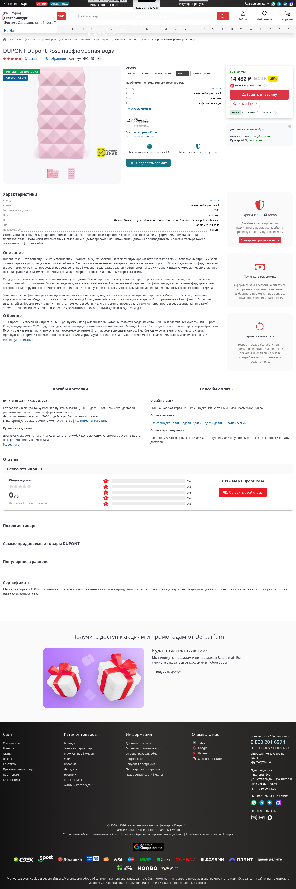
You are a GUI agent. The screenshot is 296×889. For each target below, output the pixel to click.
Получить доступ (168, 672)
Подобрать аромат (151, 163)
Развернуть (11, 444)
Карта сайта (11, 780)
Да (12, 30)
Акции (41, 4)
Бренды (69, 743)
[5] (20, 58)
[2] (8, 58)
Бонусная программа (140, 764)
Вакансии (9, 759)
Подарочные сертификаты (144, 774)
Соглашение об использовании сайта (89, 834)
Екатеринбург (17, 4)
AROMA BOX (59, 4)
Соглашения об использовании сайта (127, 883)
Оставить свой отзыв (246, 492)
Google (202, 748)
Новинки (70, 774)
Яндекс (203, 753)
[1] (4, 58)
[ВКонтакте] (254, 817)
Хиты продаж (73, 780)
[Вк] (285, 4)
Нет (7, 30)
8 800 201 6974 (268, 741)
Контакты (9, 764)
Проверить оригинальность (259, 240)
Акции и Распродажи (78, 785)
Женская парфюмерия (79, 748)
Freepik (228, 834)
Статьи (8, 753)
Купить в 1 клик (245, 103)
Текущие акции (189, 40)
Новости (8, 748)
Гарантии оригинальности (144, 748)
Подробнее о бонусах (102, 45)
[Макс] (270, 817)
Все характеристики (138, 109)
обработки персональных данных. (182, 883)
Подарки (70, 764)
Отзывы (31, 58)
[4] (16, 58)
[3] (12, 58)
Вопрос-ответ (135, 759)
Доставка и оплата (139, 743)
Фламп (202, 742)
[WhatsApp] (273, 4)
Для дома (70, 769)
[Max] (291, 4)
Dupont (216, 88)
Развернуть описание (18, 340)
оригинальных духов (165, 830)
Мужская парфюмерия (80, 753)
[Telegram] (279, 4)
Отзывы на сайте (210, 758)
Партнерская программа (143, 769)
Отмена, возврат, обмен (142, 753)
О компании (11, 743)
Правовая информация (19, 769)
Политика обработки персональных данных (151, 834)
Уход (67, 759)
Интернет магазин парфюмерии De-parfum (158, 825)
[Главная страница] (5, 39)
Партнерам (11, 774)
